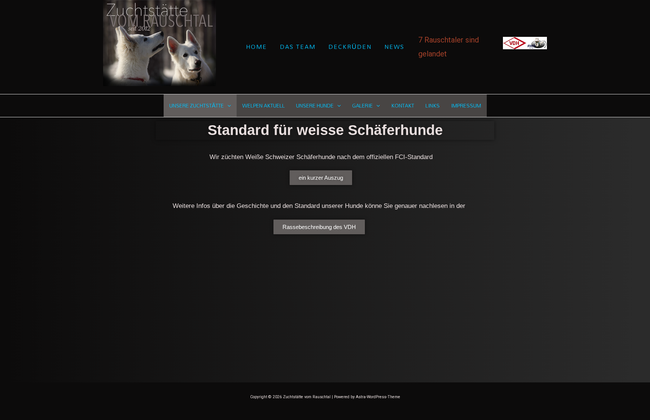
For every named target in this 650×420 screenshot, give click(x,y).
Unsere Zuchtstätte (196, 105)
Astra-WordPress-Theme (378, 396)
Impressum (466, 105)
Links (432, 105)
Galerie (362, 105)
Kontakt (402, 105)
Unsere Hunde (315, 105)
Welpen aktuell (263, 105)
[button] (227, 105)
